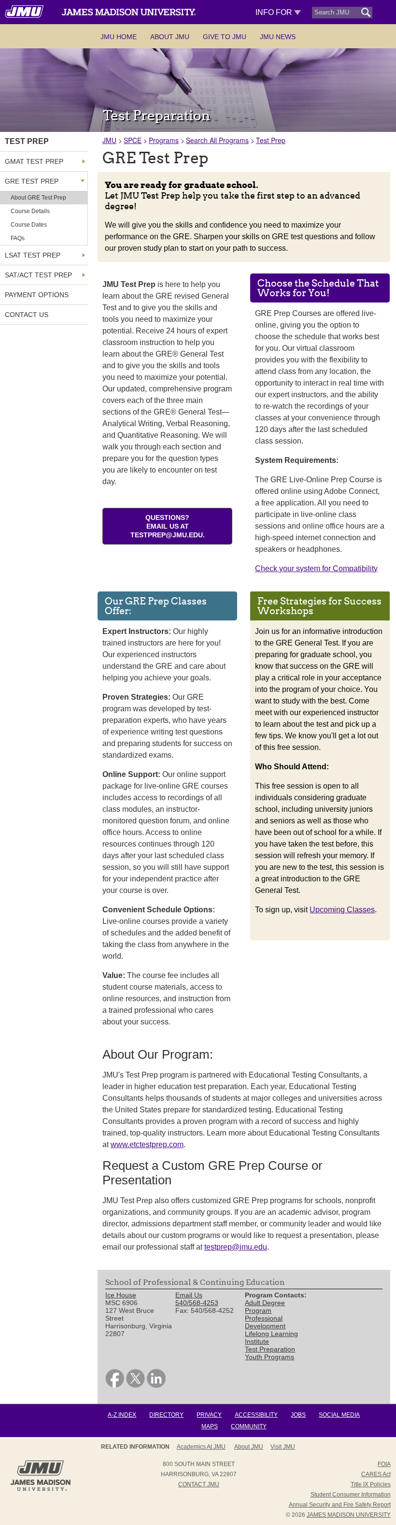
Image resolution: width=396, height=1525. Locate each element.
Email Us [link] (188, 1295)
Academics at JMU (201, 1446)
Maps (209, 1426)
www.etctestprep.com (147, 1144)
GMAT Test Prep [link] (34, 161)
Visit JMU (282, 1446)
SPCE (132, 140)
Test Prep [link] (27, 141)
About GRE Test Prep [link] (38, 197)
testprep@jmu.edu (235, 1247)
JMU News (278, 37)
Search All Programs (217, 140)
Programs (164, 140)
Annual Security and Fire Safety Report (340, 1504)
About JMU (169, 37)
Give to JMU (224, 37)
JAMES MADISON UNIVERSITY (349, 1514)
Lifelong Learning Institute (271, 1337)
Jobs (298, 1414)
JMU (109, 140)
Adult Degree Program (265, 1306)
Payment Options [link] (37, 295)
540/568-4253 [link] (196, 1303)
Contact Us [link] (26, 314)
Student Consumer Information (351, 1494)
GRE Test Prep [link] (31, 181)
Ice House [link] (120, 1295)
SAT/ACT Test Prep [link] (38, 275)
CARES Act (376, 1474)
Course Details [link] (30, 211)
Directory (166, 1414)
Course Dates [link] (29, 224)
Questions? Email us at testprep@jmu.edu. (167, 526)
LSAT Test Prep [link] (32, 255)
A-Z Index (122, 1414)
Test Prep (270, 140)
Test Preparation (270, 1349)
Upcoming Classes (342, 910)
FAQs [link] (18, 238)
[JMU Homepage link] (40, 1489)
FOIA (384, 1464)
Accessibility (256, 1414)
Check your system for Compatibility (316, 568)
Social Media (339, 1414)
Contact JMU (198, 1484)
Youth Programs (269, 1357)
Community (249, 1426)
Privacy (209, 1414)
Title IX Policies (371, 1484)
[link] (114, 1385)
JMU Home (118, 37)
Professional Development (265, 1322)
